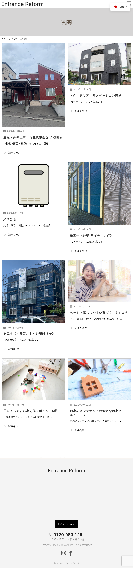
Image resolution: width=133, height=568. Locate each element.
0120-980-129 (68, 534)
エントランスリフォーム (69, 563)
